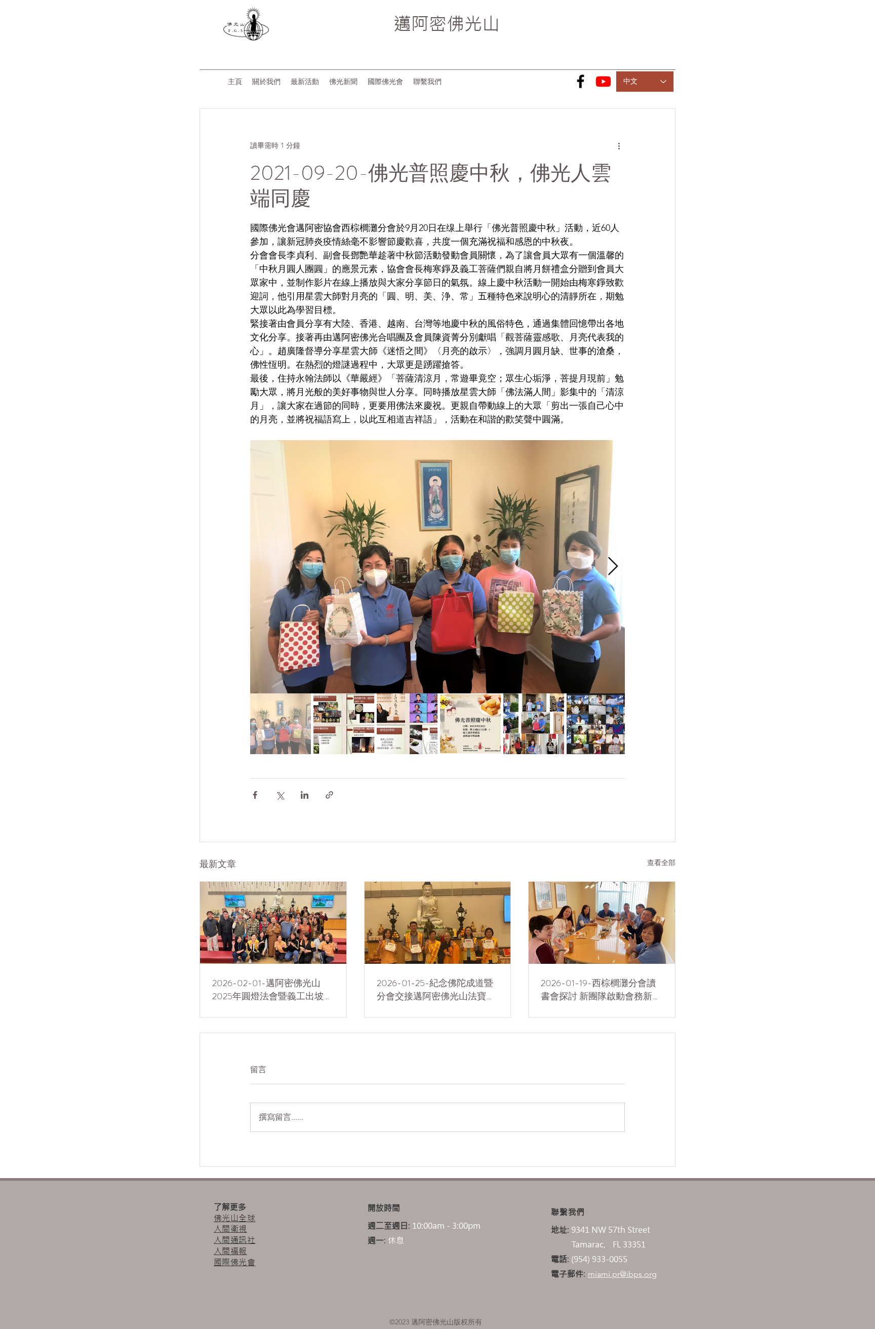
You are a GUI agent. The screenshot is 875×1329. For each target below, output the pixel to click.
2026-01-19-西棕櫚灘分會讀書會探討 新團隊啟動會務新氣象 (601, 989)
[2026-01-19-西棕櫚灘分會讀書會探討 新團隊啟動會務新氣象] (602, 923)
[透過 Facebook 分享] (255, 795)
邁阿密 (420, 24)
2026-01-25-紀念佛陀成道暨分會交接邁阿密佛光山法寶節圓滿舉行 (436, 989)
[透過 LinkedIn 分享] (304, 795)
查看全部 (661, 862)
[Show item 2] (343, 723)
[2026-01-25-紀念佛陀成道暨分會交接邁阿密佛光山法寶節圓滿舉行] (438, 923)
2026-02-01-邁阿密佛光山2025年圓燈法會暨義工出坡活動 (272, 989)
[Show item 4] (470, 723)
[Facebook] (580, 81)
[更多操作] (619, 145)
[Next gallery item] (613, 567)
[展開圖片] (437, 566)
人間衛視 (230, 1229)
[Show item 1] (280, 723)
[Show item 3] (407, 723)
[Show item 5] (533, 723)
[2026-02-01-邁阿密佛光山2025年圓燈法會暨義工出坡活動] (273, 923)
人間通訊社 (234, 1240)
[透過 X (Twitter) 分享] (280, 795)
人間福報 (230, 1251)
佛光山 (473, 24)
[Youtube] (603, 81)
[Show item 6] (597, 723)
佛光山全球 (234, 1218)
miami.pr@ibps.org (622, 1274)
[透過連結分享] (329, 795)
